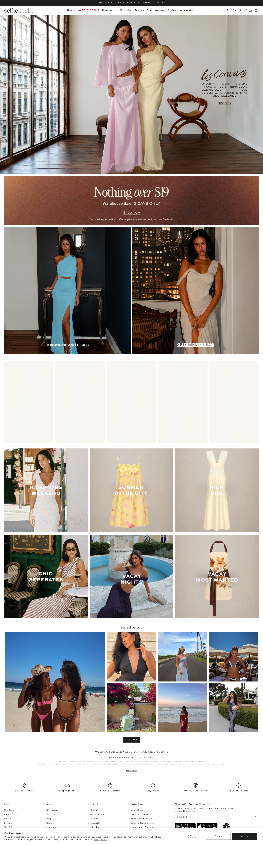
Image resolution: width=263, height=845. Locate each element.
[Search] (240, 10)
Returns (8, 819)
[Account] (250, 10)
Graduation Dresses (140, 814)
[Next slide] (258, 94)
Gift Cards (93, 810)
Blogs (49, 819)
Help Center (10, 810)
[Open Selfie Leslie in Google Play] (185, 826)
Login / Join (94, 827)
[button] (55, 682)
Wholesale (93, 819)
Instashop (51, 827)
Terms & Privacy (96, 814)
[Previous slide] (4, 94)
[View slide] (131, 94)
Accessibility (94, 823)
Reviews (50, 823)
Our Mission (52, 810)
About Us (50, 814)
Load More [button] (131, 739)
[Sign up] (255, 817)
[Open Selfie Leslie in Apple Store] (207, 826)
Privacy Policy (100, 839)
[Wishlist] (245, 10)
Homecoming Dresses (142, 827)
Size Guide (9, 827)
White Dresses (138, 810)
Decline (218, 836)
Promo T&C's (10, 814)
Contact (8, 823)
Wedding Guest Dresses (142, 823)
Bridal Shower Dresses (141, 819)
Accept (244, 836)
